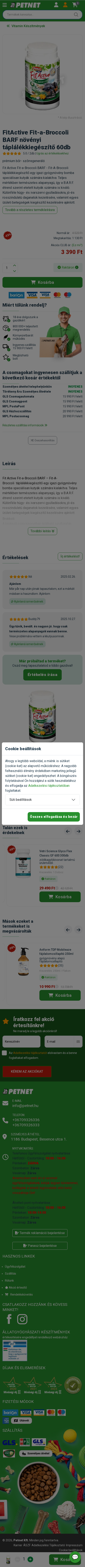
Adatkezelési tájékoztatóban (49, 786)
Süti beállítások (20, 800)
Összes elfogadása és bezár (54, 817)
